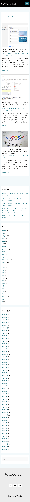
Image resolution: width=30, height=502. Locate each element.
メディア (4, 262)
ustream (4, 241)
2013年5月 (4, 428)
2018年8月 (4, 333)
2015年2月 (4, 386)
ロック (3, 267)
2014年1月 (4, 407)
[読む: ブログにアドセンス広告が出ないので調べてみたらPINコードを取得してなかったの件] (15, 88)
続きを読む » (5, 71)
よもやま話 (5, 249)
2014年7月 (4, 394)
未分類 (3, 283)
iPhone (3, 238)
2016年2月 (4, 370)
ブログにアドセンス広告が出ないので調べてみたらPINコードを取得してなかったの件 (15, 104)
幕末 (3, 280)
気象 (3, 288)
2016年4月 (4, 364)
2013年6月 (4, 425)
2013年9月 (4, 417)
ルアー (3, 265)
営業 (3, 275)
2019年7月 (4, 317)
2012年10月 (5, 446)
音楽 (3, 299)
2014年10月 (5, 388)
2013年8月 (4, 420)
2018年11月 (5, 328)
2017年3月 (4, 349)
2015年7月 (4, 383)
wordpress (4, 246)
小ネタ (3, 278)
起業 (3, 291)
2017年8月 (4, 341)
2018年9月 (4, 330)
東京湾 (3, 286)
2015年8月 (4, 380)
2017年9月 (4, 338)
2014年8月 (4, 391)
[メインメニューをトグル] (27, 3)
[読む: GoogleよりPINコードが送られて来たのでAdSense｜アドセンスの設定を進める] (15, 35)
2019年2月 (4, 322)
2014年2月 (4, 404)
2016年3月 (4, 367)
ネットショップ (22, 53)
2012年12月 (5, 441)
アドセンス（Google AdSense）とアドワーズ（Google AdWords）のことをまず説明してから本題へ (14, 151)
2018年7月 (4, 335)
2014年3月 (4, 401)
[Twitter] (15, 485)
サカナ (3, 254)
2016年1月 (4, 372)
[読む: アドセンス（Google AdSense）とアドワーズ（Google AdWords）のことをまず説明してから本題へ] (15, 139)
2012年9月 (4, 449)
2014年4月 (4, 399)
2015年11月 (5, 375)
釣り (3, 294)
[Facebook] (10, 485)
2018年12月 (5, 325)
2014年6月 (4, 396)
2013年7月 (4, 423)
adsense (12, 53)
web (16, 53)
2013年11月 (5, 412)
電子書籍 (4, 296)
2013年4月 (4, 430)
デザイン (4, 257)
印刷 (3, 270)
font (3, 233)
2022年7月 (4, 314)
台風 (3, 273)
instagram (4, 236)
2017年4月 (4, 346)
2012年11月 (5, 444)
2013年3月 (4, 433)
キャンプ (4, 251)
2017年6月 (4, 343)
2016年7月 (4, 357)
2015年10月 (5, 378)
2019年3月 (4, 320)
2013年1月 (4, 438)
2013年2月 (4, 436)
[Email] (20, 485)
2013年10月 (5, 415)
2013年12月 (5, 409)
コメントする (5, 53)
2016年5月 (4, 362)
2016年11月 (5, 354)
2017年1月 (4, 351)
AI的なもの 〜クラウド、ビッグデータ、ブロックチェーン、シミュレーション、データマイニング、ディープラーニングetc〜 (15, 210)
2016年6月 (4, 359)
